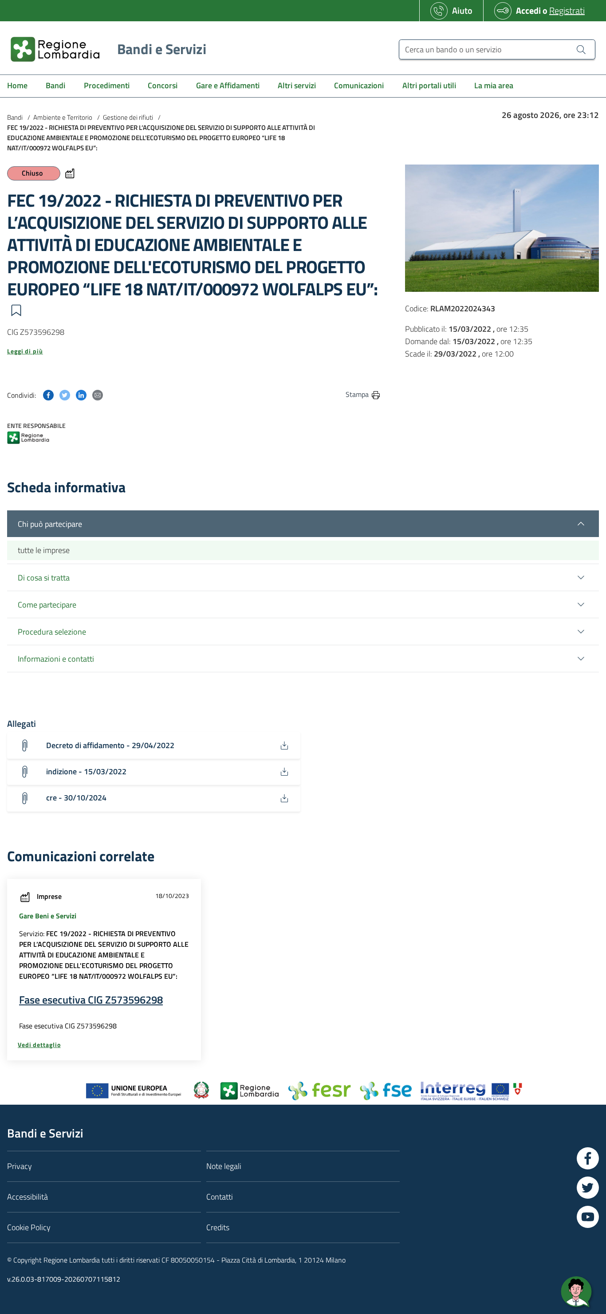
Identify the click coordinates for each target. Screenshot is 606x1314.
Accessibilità (27, 1197)
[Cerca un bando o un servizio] (581, 49)
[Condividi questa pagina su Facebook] (48, 394)
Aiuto (462, 10)
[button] (16, 310)
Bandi (15, 117)
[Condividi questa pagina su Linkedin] (81, 394)
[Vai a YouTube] (588, 1217)
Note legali (223, 1166)
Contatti (219, 1197)
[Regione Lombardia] (28, 438)
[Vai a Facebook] (588, 1158)
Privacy (19, 1166)
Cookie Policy (29, 1227)
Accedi (528, 10)
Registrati (567, 10)
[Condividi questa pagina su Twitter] (64, 394)
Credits (217, 1227)
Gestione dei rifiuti (128, 117)
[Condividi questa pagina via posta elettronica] (97, 394)
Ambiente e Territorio (62, 117)
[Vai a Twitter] (588, 1187)
